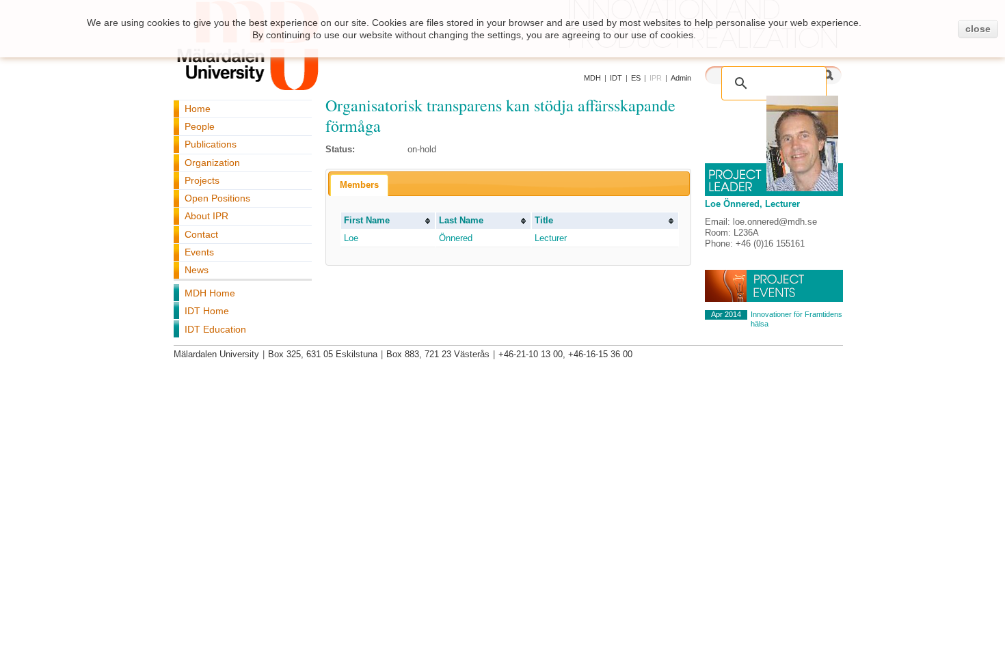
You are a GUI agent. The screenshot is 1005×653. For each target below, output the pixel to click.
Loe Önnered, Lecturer (752, 204)
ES (636, 78)
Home (198, 108)
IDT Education (215, 329)
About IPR (206, 215)
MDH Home (210, 293)
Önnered (455, 238)
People (200, 126)
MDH (592, 78)
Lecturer (551, 238)
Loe (351, 238)
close (978, 28)
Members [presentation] (359, 185)
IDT (616, 78)
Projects (202, 180)
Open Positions (217, 198)
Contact (201, 234)
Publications (211, 144)
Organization (212, 162)
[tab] (359, 185)
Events (199, 252)
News (197, 269)
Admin (681, 78)
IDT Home (207, 310)
